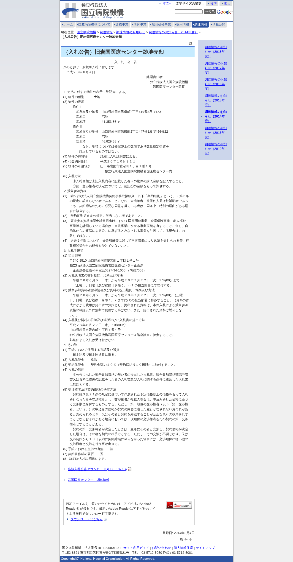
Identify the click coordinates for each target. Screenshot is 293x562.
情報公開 (218, 24)
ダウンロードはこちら (87, 519)
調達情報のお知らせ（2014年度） (173, 32)
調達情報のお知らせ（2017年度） (216, 68)
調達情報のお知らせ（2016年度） (216, 84)
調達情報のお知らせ (130, 32)
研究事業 (140, 24)
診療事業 (122, 24)
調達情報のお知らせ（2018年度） (216, 51)
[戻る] (186, 539)
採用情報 (182, 24)
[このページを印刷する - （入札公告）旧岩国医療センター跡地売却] (190, 43)
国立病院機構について (94, 24)
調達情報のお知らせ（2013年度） (216, 132)
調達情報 (200, 24)
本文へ (167, 3)
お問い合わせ (161, 548)
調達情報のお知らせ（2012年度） (216, 148)
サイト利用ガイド (136, 548)
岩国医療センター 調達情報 (88, 480)
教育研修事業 (161, 24)
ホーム (68, 24)
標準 (213, 3)
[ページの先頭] (190, 539)
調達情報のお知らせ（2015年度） (216, 100)
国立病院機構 (86, 32)
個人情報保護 (183, 548)
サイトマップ (205, 548)
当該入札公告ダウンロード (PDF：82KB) (97, 469)
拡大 (227, 3)
